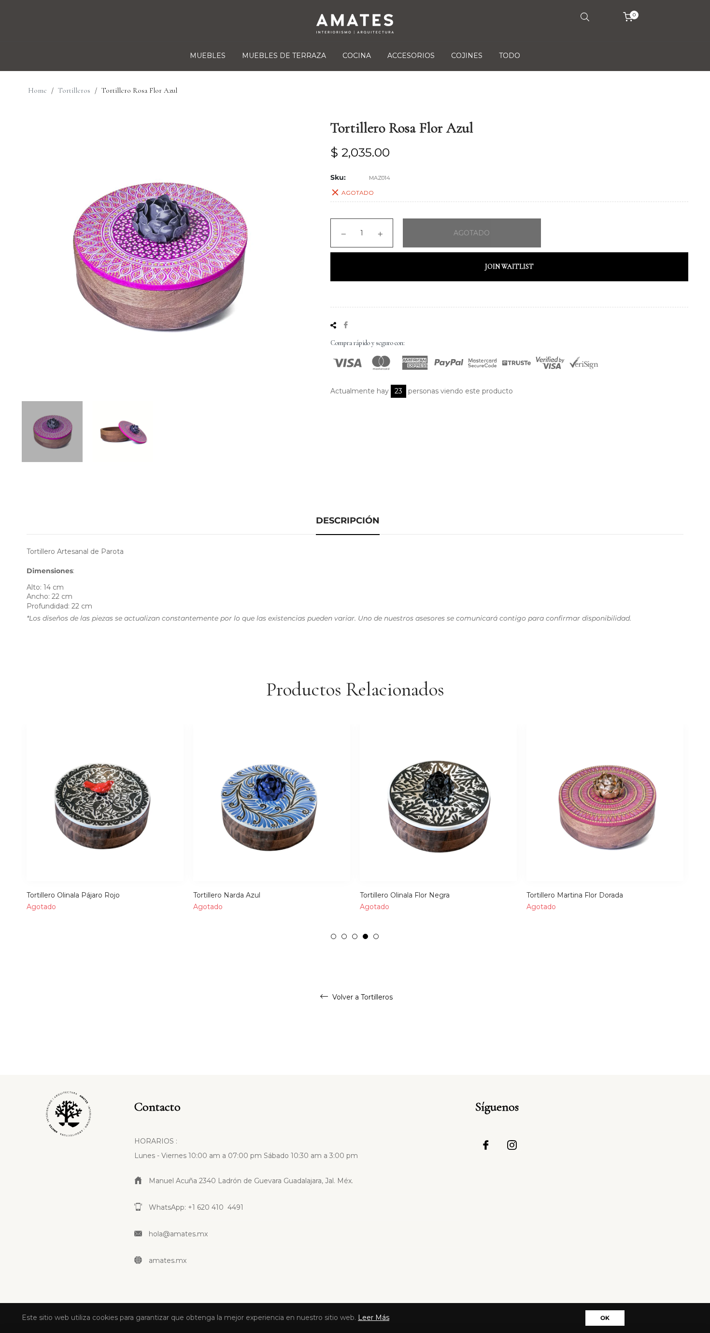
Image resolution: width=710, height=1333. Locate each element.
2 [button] (344, 936)
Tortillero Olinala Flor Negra (405, 895)
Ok (605, 1317)
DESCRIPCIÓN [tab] (348, 520)
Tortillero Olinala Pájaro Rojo (73, 895)
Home (37, 90)
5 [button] (376, 936)
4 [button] (365, 936)
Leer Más (373, 1317)
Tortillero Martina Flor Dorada (574, 895)
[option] (105, 832)
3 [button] (354, 936)
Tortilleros (74, 90)
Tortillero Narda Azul (226, 895)
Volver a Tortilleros (361, 997)
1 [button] (333, 936)
